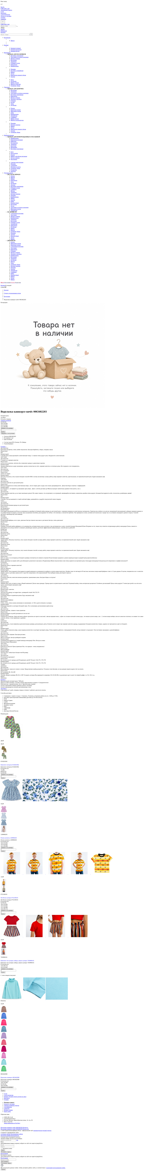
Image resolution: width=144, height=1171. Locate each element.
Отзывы (3, 17)
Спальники (14, 165)
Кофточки (13, 141)
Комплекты (14, 64)
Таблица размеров (6, 420)
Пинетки (13, 171)
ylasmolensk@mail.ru (6, 10)
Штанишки (14, 147)
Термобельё (14, 210)
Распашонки (14, 143)
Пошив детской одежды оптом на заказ (15, 1096)
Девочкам (7, 87)
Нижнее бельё (15, 203)
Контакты (3, 13)
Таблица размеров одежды (11, 1105)
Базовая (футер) (15, 51)
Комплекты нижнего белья (18, 75)
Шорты (13, 177)
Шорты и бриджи (16, 84)
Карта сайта (7, 1111)
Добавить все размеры (7, 428)
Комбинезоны (15, 66)
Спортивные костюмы (17, 213)
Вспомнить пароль (6, 1152)
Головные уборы (15, 85)
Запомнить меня (7, 1148)
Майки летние (15, 82)
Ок (17, 1140)
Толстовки (14, 215)
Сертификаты (8, 1107)
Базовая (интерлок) (16, 49)
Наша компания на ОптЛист (12, 1123)
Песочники (14, 159)
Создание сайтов (5, 1134)
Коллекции (7, 37)
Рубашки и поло (15, 63)
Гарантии (3, 19)
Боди (12, 152)
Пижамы (13, 69)
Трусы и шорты (15, 158)
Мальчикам (7, 52)
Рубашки (13, 100)
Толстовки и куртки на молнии (19, 57)
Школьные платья (16, 111)
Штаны (13, 191)
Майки (13, 72)
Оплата (3, 679)
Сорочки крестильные (17, 162)
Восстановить (4, 1161)
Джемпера (13, 61)
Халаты (13, 76)
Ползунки (13, 146)
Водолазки (14, 60)
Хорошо (3, 1169)
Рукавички (14, 170)
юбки (12, 112)
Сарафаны (13, 117)
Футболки (13, 81)
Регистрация (4, 1153)
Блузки (13, 102)
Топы (12, 103)
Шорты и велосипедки (17, 120)
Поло (12, 79)
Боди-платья (14, 153)
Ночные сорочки (15, 125)
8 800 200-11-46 (5, 8)
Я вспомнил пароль (6, 1163)
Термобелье (14, 115)
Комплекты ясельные (17, 140)
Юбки (12, 201)
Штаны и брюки (15, 58)
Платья (13, 108)
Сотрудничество (5, 14)
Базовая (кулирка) (16, 48)
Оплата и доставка (6, 16)
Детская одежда (8, 173)
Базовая (6, 45)
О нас (2, 11)
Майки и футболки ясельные (19, 156)
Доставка (4, 688)
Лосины (13, 185)
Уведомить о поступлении (7, 433)
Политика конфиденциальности (10, 1135)
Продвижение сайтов (17, 1134)
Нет (2, 7)
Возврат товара (8, 1110)
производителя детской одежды (42, 1130)
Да (3, 7)
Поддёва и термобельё (17, 70)
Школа (12, 40)
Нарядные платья (15, 109)
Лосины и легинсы (16, 99)
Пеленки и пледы (16, 167)
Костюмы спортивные (17, 55)
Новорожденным (9, 135)
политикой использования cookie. (55, 1167)
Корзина (3, 285)
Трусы (12, 73)
